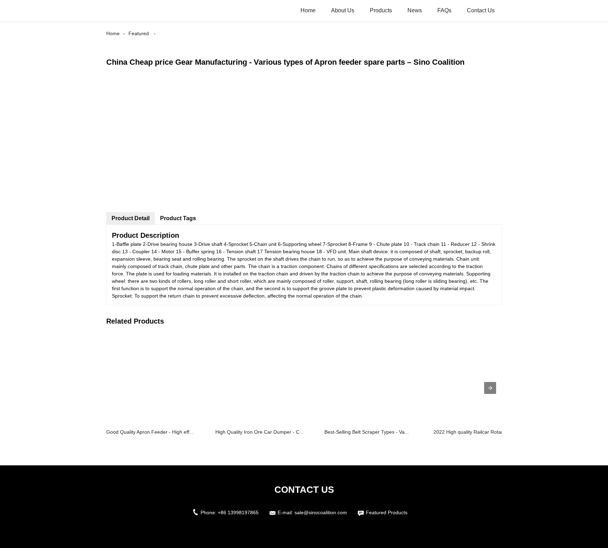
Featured (138, 33)
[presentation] (490, 388)
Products (381, 10)
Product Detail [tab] (131, 218)
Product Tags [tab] (178, 218)
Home (308, 10)
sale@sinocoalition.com (320, 512)
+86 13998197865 (238, 512)
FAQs (444, 10)
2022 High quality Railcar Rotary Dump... (478, 432)
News (414, 10)
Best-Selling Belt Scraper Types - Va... (366, 432)
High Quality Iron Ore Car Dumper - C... (259, 432)
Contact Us (481, 10)
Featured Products (386, 512)
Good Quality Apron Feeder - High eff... (150, 432)
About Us (342, 10)
